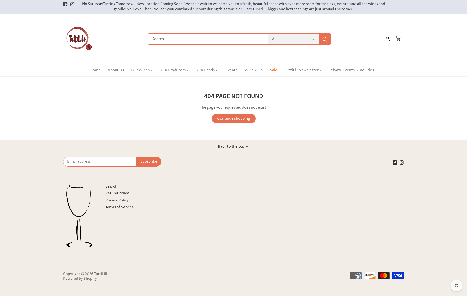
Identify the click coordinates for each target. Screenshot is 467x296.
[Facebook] (65, 4)
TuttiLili (100, 274)
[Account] (387, 39)
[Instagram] (72, 4)
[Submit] (324, 39)
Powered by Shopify (80, 279)
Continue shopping (233, 118)
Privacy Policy (117, 200)
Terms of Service (119, 207)
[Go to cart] (398, 39)
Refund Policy (117, 193)
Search (111, 186)
